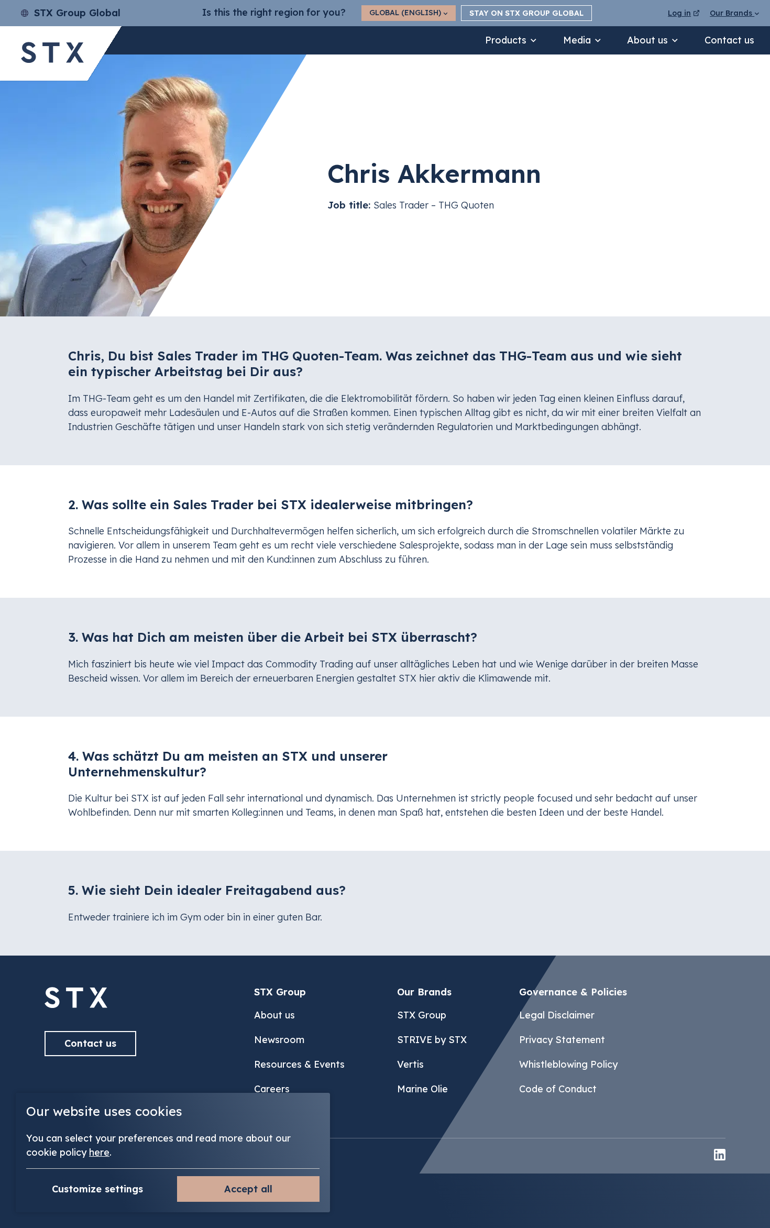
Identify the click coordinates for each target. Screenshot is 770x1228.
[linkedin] (719, 1156)
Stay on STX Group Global (526, 13)
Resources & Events (299, 1064)
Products (505, 40)
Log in (679, 13)
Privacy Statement (562, 1040)
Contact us (729, 40)
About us (647, 40)
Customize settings (97, 1189)
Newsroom (279, 1040)
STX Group (421, 1015)
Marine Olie (422, 1089)
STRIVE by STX (432, 1040)
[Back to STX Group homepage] (52, 53)
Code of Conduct (558, 1089)
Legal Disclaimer (557, 1015)
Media (577, 40)
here (99, 1152)
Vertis (410, 1064)
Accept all (248, 1189)
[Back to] (76, 1005)
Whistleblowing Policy (568, 1064)
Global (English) (406, 12)
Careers (272, 1089)
